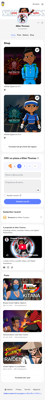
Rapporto (36, 389)
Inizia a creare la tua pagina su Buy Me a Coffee (22, 393)
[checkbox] (11, 195)
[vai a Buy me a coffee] (2, 4)
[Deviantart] (12, 267)
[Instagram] (8, 267)
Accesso (36, 4)
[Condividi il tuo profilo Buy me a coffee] (42, 22)
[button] (42, 4)
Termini (27, 389)
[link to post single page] (22, 292)
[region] (22, 96)
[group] (22, 68)
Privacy (19, 389)
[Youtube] (4, 267)
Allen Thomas (22, 26)
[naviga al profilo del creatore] (22, 18)
